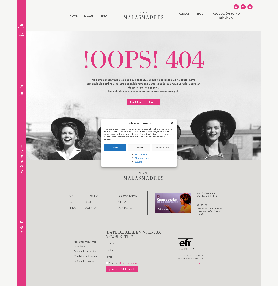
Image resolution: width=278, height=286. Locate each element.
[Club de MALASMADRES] (143, 18)
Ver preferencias (163, 147)
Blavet (200, 264)
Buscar (152, 102)
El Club (88, 15)
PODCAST (184, 13)
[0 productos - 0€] (250, 6)
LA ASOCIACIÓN (127, 196)
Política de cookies (141, 154)
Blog (200, 13)
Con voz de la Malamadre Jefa (207, 194)
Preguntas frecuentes (85, 241)
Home (74, 15)
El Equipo (92, 196)
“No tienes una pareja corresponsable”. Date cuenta (209, 211)
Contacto (124, 207)
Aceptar (115, 147)
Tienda (103, 15)
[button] (172, 123)
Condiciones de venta (85, 256)
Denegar (139, 147)
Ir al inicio (135, 102)
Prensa (121, 202)
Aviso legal (138, 162)
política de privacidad (127, 263)
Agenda (90, 207)
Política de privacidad (142, 158)
